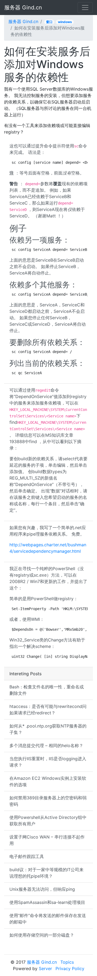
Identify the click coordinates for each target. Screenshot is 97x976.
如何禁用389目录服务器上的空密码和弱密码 (47, 801)
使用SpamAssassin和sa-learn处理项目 (47, 902)
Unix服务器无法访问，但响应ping (42, 889)
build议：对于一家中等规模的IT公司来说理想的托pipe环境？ (46, 873)
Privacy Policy (70, 968)
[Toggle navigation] (85, 7)
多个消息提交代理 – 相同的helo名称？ (46, 745)
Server (45, 968)
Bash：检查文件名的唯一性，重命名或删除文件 (46, 690)
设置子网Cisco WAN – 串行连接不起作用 (47, 840)
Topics (67, 962)
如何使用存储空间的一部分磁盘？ (41, 935)
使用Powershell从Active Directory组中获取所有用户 (47, 820)
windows (65, 22)
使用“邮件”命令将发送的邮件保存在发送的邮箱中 (47, 919)
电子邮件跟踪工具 (26, 856)
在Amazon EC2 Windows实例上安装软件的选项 (47, 781)
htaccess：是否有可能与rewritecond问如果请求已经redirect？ (47, 709)
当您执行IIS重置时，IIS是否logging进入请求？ (47, 762)
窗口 (49, 22)
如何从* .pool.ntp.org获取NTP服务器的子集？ (47, 729)
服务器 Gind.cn (23, 7)
